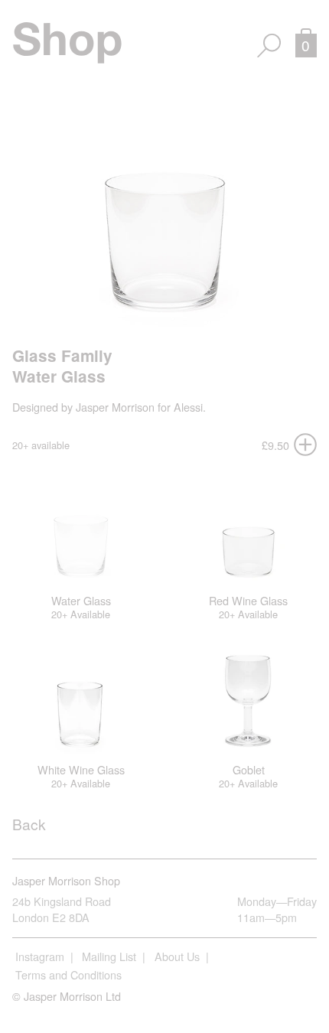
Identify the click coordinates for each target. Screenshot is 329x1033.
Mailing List (109, 956)
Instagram (39, 956)
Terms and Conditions (68, 974)
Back (29, 823)
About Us (177, 956)
